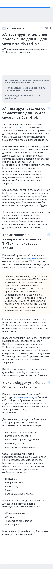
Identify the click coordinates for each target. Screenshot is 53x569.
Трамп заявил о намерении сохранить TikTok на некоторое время (25, 89)
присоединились (23, 397)
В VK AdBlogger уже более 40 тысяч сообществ (23, 97)
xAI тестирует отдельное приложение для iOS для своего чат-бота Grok (27, 81)
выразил (31, 258)
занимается (18, 127)
